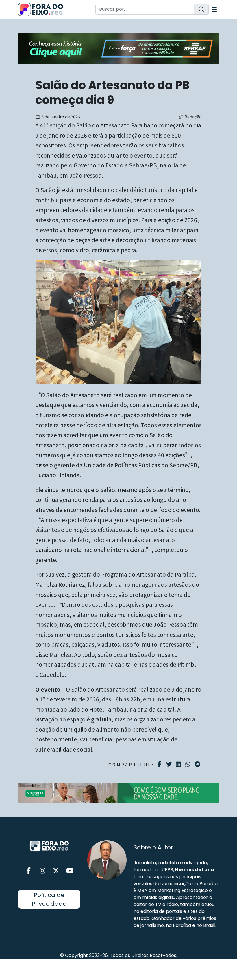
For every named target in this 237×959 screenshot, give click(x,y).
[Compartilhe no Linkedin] (179, 764)
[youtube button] (70, 870)
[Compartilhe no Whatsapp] (188, 764)
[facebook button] (29, 870)
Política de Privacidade (49, 899)
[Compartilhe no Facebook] (160, 764)
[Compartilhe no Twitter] (169, 764)
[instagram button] (42, 870)
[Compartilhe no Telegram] (198, 764)
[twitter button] (56, 870)
